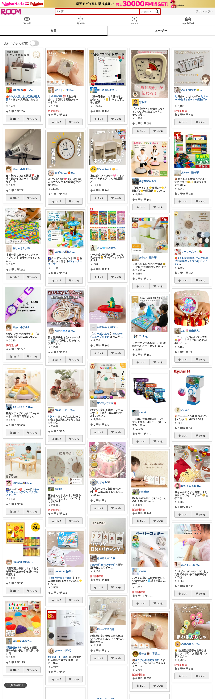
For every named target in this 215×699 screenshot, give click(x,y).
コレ (15, 119)
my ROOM (188, 20)
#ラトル (52, 416)
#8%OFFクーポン (58, 657)
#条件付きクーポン (61, 577)
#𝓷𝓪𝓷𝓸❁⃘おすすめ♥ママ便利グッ (190, 98)
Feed (27, 20)
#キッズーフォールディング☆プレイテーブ (22, 492)
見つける (81, 20)
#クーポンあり (101, 333)
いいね (33, 119)
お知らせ (134, 20)
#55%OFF (56, 96)
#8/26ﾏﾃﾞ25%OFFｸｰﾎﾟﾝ (103, 564)
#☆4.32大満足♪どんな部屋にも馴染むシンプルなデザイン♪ (191, 261)
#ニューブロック (99, 336)
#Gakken (118, 333)
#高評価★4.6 (13, 647)
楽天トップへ (204, 11)
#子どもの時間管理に (147, 660)
